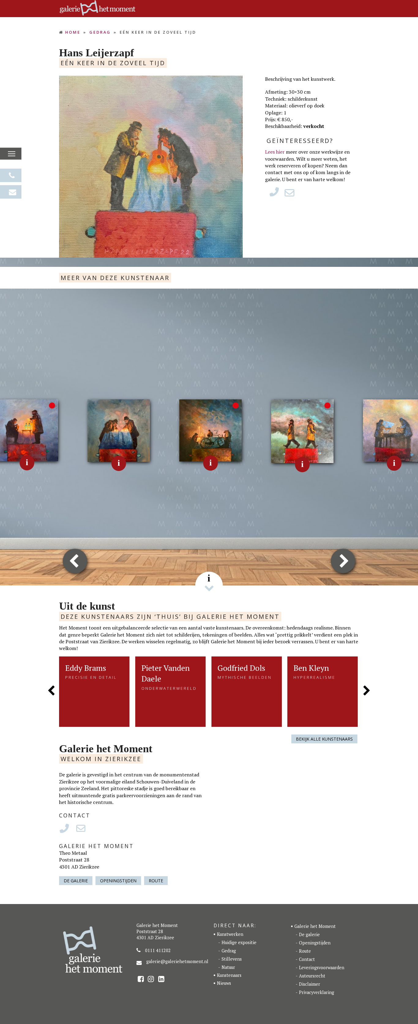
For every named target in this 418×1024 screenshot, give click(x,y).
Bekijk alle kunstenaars (324, 739)
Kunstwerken (230, 934)
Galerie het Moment (315, 926)
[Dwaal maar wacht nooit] (210, 430)
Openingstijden (118, 881)
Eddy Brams (85, 668)
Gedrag (229, 951)
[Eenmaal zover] (119, 430)
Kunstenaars (229, 975)
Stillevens (232, 959)
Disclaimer (309, 984)
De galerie (76, 881)
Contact (307, 959)
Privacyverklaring (316, 992)
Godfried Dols (241, 668)
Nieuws (224, 983)
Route (156, 881)
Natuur (228, 967)
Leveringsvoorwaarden (321, 967)
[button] (11, 153)
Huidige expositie (239, 942)
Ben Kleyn (311, 668)
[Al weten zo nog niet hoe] (302, 430)
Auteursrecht (312, 976)
